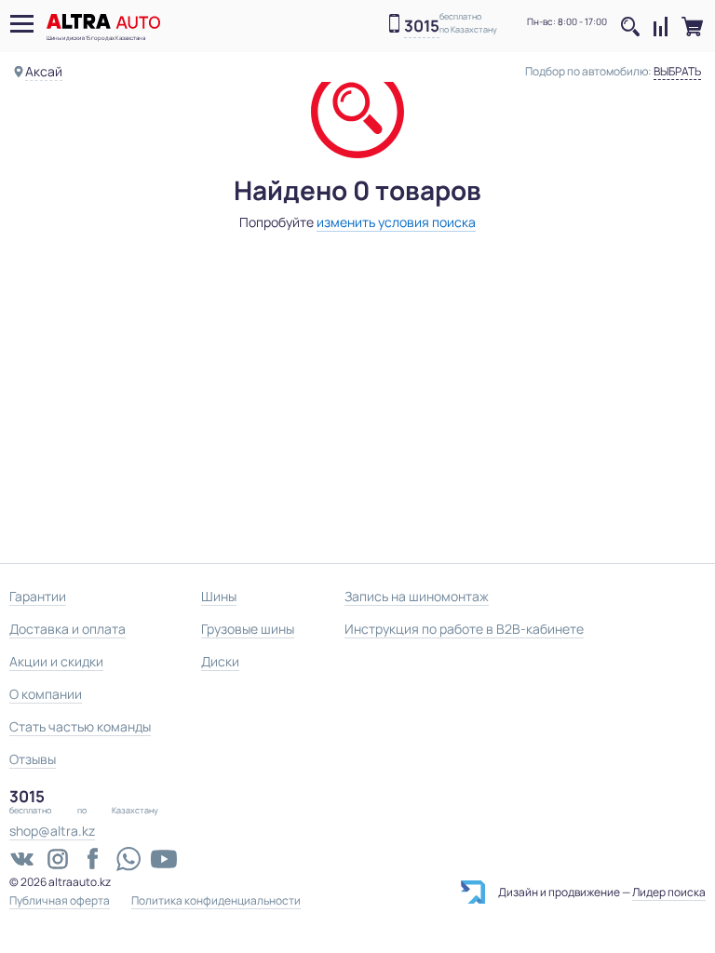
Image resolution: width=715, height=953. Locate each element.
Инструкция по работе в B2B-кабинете (464, 629)
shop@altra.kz (52, 830)
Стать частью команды (80, 726)
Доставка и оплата (67, 629)
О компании (45, 694)
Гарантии (37, 596)
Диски (220, 661)
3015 (421, 26)
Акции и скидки (56, 661)
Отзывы (32, 759)
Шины (218, 596)
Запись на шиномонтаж (416, 596)
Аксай (43, 71)
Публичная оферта (59, 900)
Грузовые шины (247, 629)
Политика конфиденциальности (216, 900)
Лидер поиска (669, 892)
